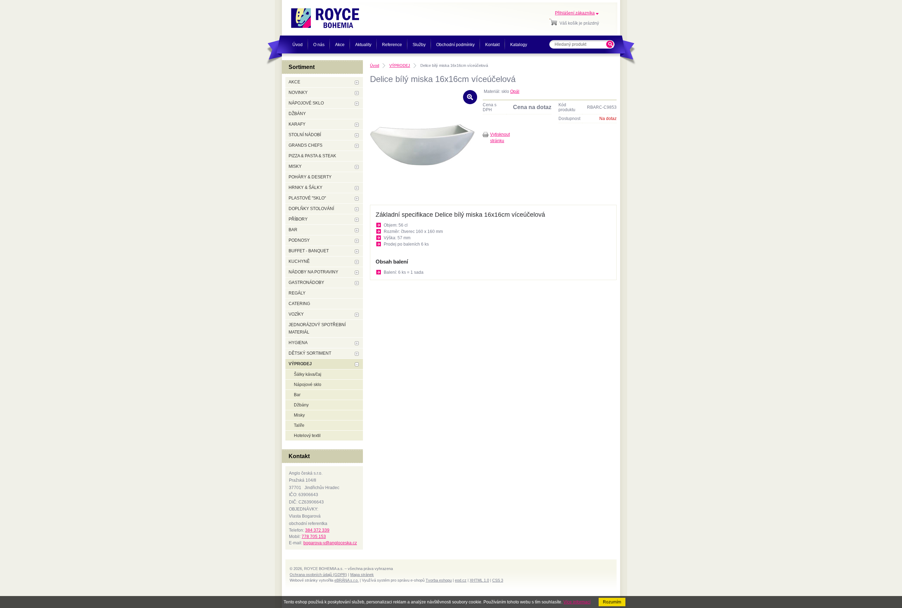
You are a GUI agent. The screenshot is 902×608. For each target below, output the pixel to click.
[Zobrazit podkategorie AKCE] (357, 82)
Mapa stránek (362, 574)
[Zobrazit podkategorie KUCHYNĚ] (357, 262)
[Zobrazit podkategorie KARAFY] (357, 125)
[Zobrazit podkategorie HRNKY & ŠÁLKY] (357, 188)
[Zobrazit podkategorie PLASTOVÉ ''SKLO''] (357, 199)
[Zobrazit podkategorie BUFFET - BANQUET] (357, 251)
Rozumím (612, 602)
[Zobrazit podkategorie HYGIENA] (357, 343)
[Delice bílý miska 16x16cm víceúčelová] (423, 192)
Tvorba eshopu (439, 580)
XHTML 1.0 (479, 580)
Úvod (374, 65)
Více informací (577, 602)
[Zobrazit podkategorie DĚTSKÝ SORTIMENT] (357, 354)
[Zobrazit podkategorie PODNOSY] (357, 241)
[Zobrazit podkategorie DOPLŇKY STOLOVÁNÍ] (357, 209)
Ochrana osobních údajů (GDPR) (318, 574)
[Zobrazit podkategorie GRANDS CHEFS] (357, 146)
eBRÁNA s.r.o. (346, 580)
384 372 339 (317, 530)
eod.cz (461, 580)
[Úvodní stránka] (325, 18)
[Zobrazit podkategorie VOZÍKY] (357, 315)
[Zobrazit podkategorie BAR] (357, 230)
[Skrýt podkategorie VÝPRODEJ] (357, 364)
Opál (514, 91)
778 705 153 (314, 536)
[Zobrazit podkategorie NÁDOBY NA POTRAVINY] (357, 272)
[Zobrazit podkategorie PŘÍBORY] (357, 220)
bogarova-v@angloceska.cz (330, 542)
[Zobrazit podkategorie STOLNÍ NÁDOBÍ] (357, 135)
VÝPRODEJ (399, 65)
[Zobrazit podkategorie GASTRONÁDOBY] (357, 283)
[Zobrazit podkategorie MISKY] (357, 167)
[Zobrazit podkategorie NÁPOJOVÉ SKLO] (357, 104)
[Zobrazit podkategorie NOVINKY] (357, 93)
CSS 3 (497, 580)
